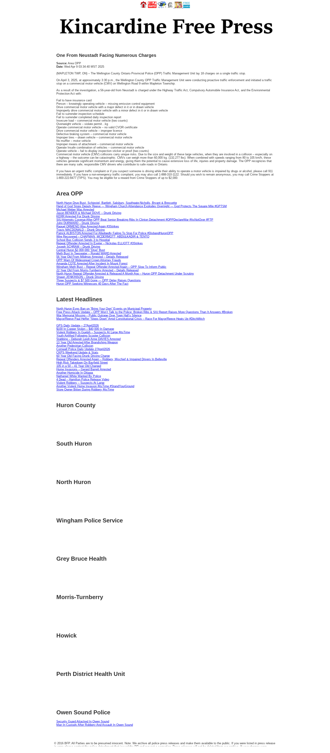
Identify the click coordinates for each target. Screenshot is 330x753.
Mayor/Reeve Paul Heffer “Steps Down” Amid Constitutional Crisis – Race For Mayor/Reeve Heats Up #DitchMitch (130, 318)
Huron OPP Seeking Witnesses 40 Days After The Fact (92, 283)
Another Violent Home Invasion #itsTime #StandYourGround (95, 386)
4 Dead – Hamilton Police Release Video (82, 379)
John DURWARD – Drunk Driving (77, 223)
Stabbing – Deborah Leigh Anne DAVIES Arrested (88, 339)
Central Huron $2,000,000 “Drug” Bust (80, 250)
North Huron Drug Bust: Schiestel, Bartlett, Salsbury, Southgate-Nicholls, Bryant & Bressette (116, 202)
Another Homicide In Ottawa (74, 372)
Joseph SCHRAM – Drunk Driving (78, 246)
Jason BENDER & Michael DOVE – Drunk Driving (88, 213)
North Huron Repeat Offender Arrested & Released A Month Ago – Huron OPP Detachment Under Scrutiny (125, 273)
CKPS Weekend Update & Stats (77, 352)
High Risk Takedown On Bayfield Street (82, 362)
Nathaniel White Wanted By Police (78, 376)
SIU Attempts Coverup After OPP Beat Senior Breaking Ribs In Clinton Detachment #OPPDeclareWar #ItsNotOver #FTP (134, 219)
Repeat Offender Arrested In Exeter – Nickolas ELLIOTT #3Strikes (99, 243)
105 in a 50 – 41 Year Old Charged (78, 366)
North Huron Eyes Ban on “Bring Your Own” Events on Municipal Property (104, 308)
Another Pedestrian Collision (74, 345)
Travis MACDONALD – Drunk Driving (80, 229)
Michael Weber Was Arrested (75, 209)
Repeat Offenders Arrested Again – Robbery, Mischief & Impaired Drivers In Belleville (111, 359)
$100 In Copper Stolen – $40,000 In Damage (85, 329)
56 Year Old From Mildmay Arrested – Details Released (92, 256)
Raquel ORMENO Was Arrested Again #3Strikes (87, 226)
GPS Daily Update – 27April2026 (77, 325)
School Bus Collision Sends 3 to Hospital (83, 240)
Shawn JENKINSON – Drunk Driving (80, 277)
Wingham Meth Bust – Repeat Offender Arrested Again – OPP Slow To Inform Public (111, 267)
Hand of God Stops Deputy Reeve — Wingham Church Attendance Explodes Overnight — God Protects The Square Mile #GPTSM (141, 206)
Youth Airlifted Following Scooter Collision (83, 335)
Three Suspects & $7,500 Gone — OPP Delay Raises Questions (98, 280)
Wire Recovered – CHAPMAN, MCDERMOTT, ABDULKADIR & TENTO (102, 236)
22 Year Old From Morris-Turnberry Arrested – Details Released (97, 270)
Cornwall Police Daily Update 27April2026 (83, 349)
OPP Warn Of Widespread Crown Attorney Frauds (88, 260)
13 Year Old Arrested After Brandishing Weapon (87, 342)
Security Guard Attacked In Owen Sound (82, 721)
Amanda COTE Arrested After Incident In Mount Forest (92, 263)
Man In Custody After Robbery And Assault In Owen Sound (94, 724)
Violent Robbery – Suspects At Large (80, 382)
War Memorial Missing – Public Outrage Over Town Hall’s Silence (98, 315)
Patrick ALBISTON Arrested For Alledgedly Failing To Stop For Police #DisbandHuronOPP (114, 233)
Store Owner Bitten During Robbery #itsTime (85, 389)
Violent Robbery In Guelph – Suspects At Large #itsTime (93, 332)
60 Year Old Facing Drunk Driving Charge (83, 356)
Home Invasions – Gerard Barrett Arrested (83, 369)
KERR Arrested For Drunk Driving (78, 216)
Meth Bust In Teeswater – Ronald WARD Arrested (88, 253)
